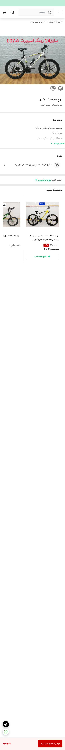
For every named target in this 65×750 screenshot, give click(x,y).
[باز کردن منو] (59, 12)
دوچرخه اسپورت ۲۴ (37, 22)
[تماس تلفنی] (6, 724)
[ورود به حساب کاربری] (12, 12)
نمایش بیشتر (59, 143)
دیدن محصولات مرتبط (50, 743)
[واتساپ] (6, 732)
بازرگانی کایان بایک (55, 22)
